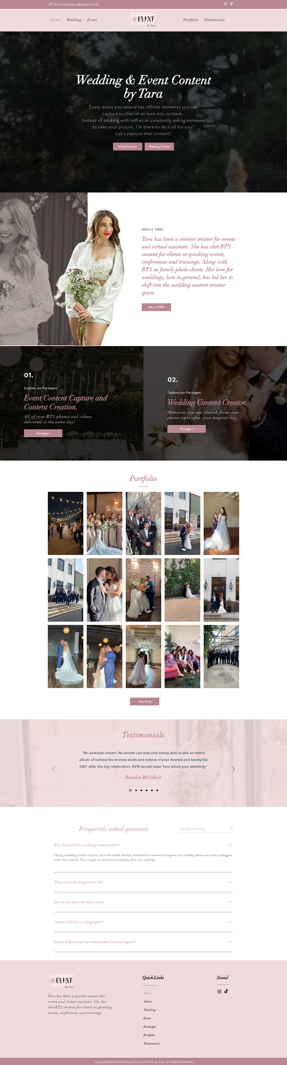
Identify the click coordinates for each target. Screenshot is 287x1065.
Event (147, 1018)
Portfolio (149, 1035)
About (148, 1001)
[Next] (233, 769)
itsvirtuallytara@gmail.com (76, 4)
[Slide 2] (135, 790)
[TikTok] (231, 4)
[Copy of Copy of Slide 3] (152, 790)
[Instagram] (225, 4)
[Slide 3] (141, 790)
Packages (150, 1027)
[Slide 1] (130, 790)
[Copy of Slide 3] (146, 790)
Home (147, 993)
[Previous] (53, 769)
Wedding (149, 1010)
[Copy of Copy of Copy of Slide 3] (157, 790)
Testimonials (152, 1043)
